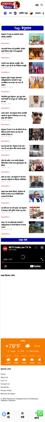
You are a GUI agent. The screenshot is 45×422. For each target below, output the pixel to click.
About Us (4, 377)
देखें (22, 417)
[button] (42, 5)
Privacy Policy (6, 390)
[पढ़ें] (8, 413)
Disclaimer (5, 387)
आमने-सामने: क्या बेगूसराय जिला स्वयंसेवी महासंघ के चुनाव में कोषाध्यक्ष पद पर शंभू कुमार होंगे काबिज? (14, 115)
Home (3, 374)
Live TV (4, 381)
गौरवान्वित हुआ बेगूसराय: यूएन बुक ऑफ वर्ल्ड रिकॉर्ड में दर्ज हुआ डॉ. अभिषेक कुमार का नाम (14, 99)
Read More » (5, 43)
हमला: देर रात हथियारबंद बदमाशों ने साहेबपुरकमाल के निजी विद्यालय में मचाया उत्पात (13, 224)
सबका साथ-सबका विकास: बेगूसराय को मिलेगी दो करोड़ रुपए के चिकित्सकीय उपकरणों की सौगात (13, 193)
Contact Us (5, 384)
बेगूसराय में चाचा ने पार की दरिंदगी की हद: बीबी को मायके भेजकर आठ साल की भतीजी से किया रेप (14, 131)
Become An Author (8, 394)
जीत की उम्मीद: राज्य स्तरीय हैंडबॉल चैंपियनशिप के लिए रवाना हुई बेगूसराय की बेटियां (13, 162)
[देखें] (22, 413)
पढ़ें (8, 417)
